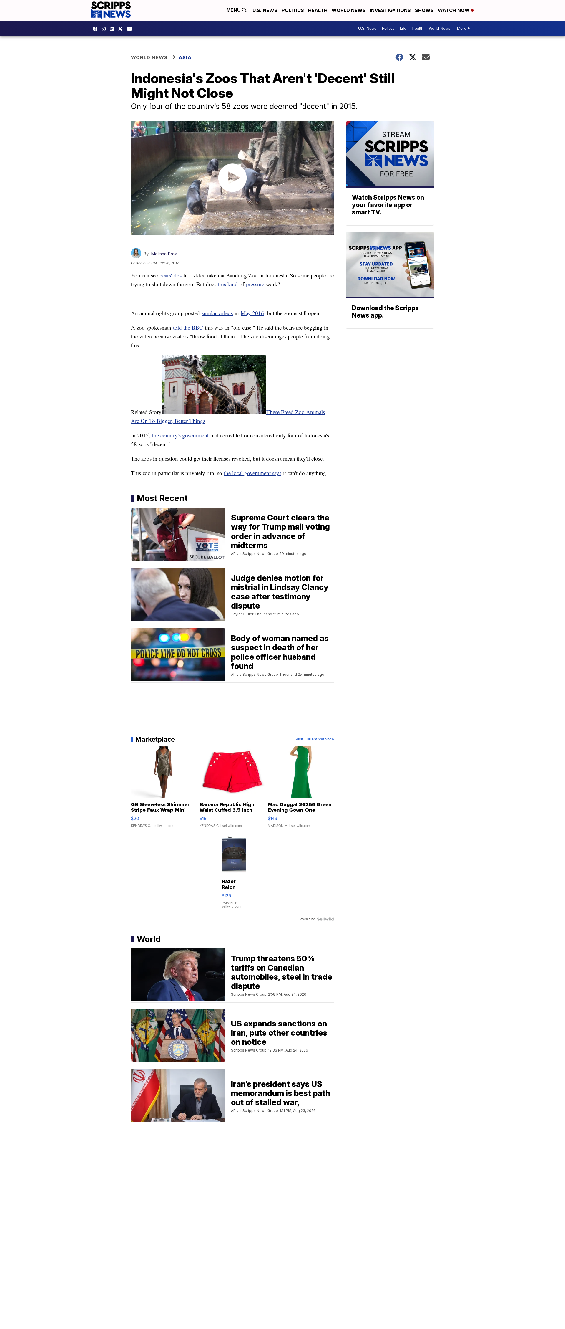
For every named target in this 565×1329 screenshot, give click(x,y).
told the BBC (188, 327)
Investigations (390, 10)
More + (463, 28)
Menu (234, 10)
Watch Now (454, 10)
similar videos (217, 313)
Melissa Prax (164, 254)
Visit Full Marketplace (314, 739)
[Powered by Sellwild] (325, 919)
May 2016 (252, 313)
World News (349, 10)
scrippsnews (96, 29)
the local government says (252, 473)
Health (318, 10)
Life (403, 28)
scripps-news (113, 29)
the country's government (180, 435)
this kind (228, 284)
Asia (185, 57)
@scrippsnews (131, 29)
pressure (255, 284)
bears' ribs (170, 275)
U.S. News (264, 10)
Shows (424, 10)
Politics (293, 10)
